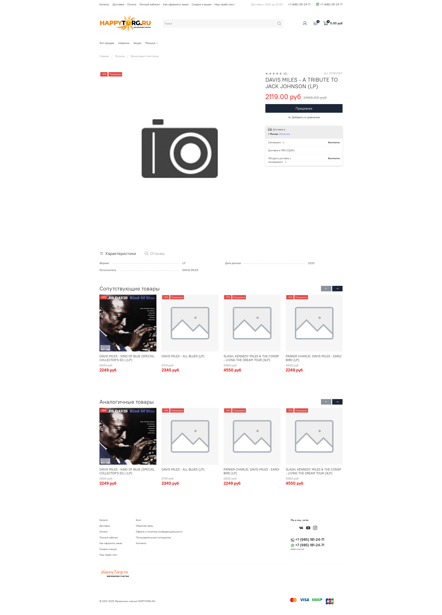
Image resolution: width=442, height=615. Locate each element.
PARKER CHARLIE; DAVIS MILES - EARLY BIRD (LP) (314, 358)
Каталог (104, 4)
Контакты (141, 543)
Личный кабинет (149, 4)
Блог (138, 520)
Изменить (284, 133)
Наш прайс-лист (224, 4)
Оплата (131, 4)
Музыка (150, 43)
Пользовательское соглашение (153, 537)
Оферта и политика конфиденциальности (159, 531)
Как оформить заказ (176, 4)
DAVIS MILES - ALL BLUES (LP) (183, 356)
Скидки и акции (201, 4)
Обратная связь (144, 525)
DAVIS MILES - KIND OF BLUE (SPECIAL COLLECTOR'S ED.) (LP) (127, 358)
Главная (104, 56)
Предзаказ (304, 108)
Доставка (118, 4)
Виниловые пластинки (145, 56)
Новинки (123, 43)
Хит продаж (106, 43)
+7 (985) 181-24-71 (299, 4)
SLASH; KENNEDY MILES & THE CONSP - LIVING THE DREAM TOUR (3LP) (251, 358)
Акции (137, 43)
